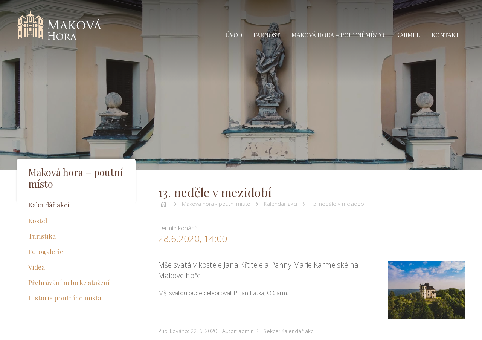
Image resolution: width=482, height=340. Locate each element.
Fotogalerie (45, 251)
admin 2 (248, 331)
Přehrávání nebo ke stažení (69, 282)
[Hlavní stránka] (163, 203)
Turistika (42, 235)
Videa (36, 266)
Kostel (37, 220)
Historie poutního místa (64, 297)
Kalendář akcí (280, 203)
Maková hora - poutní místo (216, 203)
